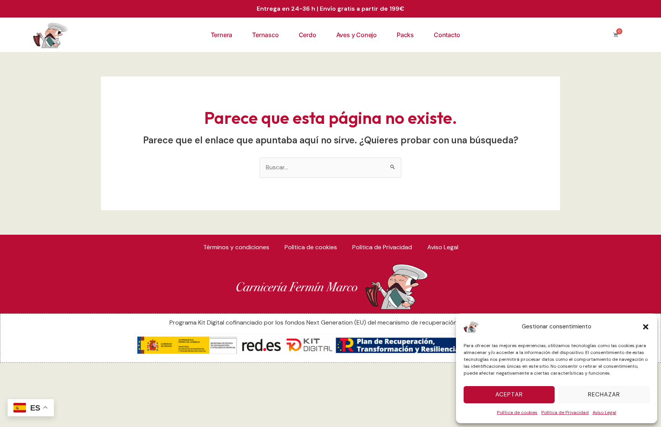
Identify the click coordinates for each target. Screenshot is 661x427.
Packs (405, 35)
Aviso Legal (604, 412)
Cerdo (307, 35)
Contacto (447, 35)
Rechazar (604, 394)
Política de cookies (517, 412)
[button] (646, 327)
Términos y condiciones (236, 247)
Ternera (222, 35)
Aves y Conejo (356, 35)
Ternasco (265, 35)
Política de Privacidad (565, 412)
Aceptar (509, 394)
